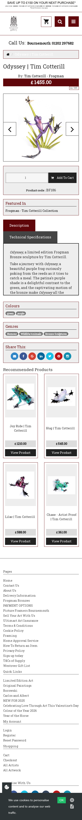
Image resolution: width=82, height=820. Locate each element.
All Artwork (12, 770)
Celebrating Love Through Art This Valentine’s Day (41, 706)
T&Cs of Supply (14, 661)
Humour (12, 334)
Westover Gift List (16, 666)
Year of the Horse (16, 716)
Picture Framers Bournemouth (26, 611)
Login (7, 730)
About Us (9, 590)
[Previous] (9, 129)
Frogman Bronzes (16, 601)
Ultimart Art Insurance (20, 621)
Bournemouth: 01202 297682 (50, 43)
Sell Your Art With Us (19, 616)
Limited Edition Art (18, 681)
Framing (10, 636)
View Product (20, 453)
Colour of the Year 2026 (20, 711)
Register (9, 735)
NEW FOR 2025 (14, 701)
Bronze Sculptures (56, 334)
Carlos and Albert (16, 696)
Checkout (10, 760)
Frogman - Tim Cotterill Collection (31, 211)
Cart (6, 755)
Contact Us (11, 585)
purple (20, 313)
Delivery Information (19, 596)
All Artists (11, 765)
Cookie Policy (13, 631)
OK (62, 800)
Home (7, 580)
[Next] (72, 129)
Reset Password (14, 740)
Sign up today (13, 656)
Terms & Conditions (18, 626)
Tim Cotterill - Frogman (44, 76)
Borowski (10, 691)
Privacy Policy (14, 651)
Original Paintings (17, 686)
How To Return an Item (20, 646)
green (10, 313)
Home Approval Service (20, 641)
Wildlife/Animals (31, 334)
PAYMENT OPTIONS (18, 606)
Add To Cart (64, 178)
